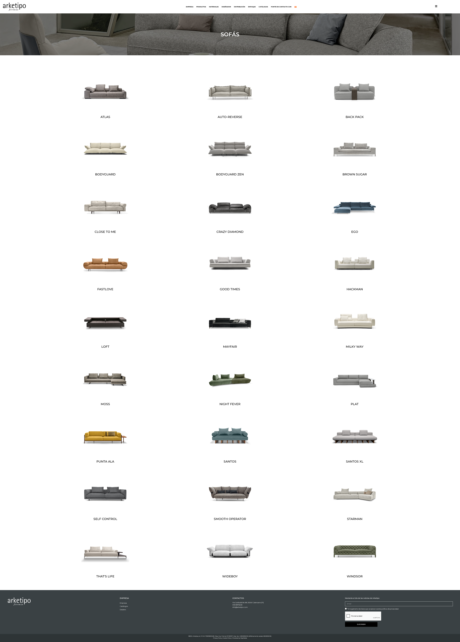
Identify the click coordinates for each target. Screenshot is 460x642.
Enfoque (252, 7)
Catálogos (263, 7)
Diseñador (226, 7)
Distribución (239, 7)
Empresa (189, 7)
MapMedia (243, 638)
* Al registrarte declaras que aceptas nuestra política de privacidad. (373, 609)
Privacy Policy (217, 638)
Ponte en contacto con (281, 7)
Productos (201, 7)
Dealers (123, 610)
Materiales (214, 7)
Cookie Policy (227, 638)
